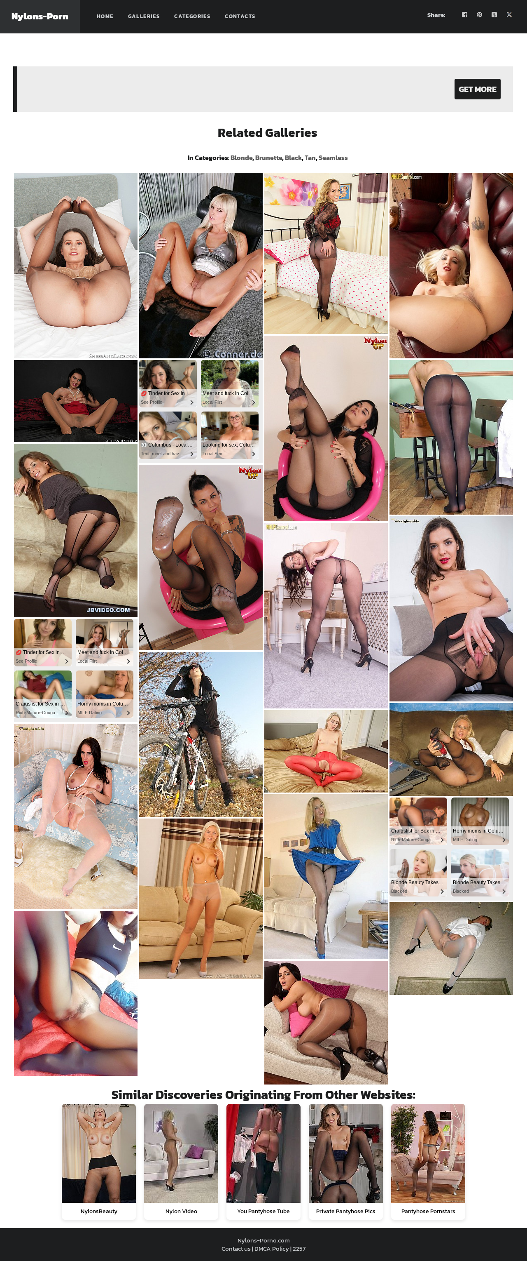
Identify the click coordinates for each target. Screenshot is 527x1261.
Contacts (240, 16)
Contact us (236, 1248)
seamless (333, 157)
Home (105, 16)
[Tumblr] (494, 15)
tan (310, 157)
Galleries (144, 16)
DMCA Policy (271, 1248)
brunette (268, 157)
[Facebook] (465, 15)
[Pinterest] (480, 15)
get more (478, 89)
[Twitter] (509, 15)
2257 (299, 1248)
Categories (192, 16)
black (293, 157)
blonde (241, 157)
